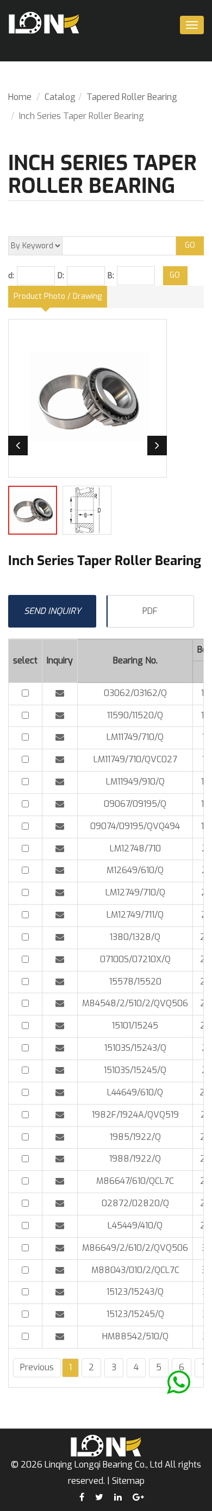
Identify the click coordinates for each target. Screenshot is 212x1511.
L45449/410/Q (135, 1225)
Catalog (60, 97)
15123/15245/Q (135, 1314)
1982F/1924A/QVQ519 (135, 1114)
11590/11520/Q (135, 715)
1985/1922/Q (135, 1137)
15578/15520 (135, 981)
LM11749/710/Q (135, 737)
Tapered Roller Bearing (131, 97)
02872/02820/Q (135, 1203)
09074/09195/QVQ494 (135, 826)
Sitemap (128, 1481)
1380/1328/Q (135, 937)
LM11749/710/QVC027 (135, 759)
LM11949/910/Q (135, 781)
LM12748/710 (135, 848)
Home (20, 97)
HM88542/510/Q (135, 1336)
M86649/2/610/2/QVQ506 (135, 1247)
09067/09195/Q (135, 804)
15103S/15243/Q (135, 1048)
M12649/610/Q (135, 870)
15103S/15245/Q (135, 1070)
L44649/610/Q (135, 1092)
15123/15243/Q (135, 1291)
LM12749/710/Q (135, 892)
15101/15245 (135, 1025)
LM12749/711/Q (135, 914)
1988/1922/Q (135, 1158)
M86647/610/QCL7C (135, 1181)
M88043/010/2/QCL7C (135, 1270)
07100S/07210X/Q (135, 959)
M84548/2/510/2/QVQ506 (135, 1003)
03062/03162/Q (135, 693)
